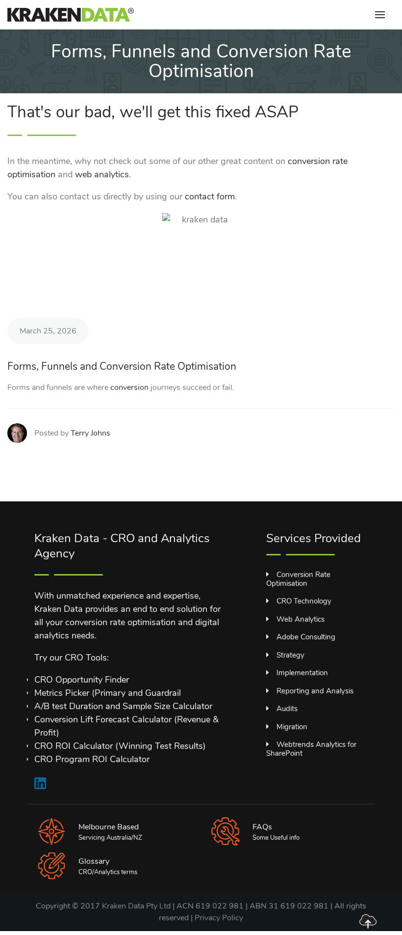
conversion (129, 387)
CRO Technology (303, 601)
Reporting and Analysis (314, 691)
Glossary (93, 861)
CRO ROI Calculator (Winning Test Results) (120, 746)
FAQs (262, 827)
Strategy (290, 655)
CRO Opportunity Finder (81, 680)
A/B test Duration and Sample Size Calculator (123, 706)
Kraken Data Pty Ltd (136, 906)
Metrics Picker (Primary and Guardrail (107, 693)
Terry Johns (90, 433)
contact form (210, 196)
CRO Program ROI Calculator (92, 759)
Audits (287, 709)
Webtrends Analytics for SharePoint (311, 749)
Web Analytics (300, 619)
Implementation (302, 673)
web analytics (102, 174)
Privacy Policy (219, 917)
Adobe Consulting (305, 637)
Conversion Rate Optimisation (298, 579)
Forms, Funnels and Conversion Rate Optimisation (121, 366)
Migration (291, 727)
